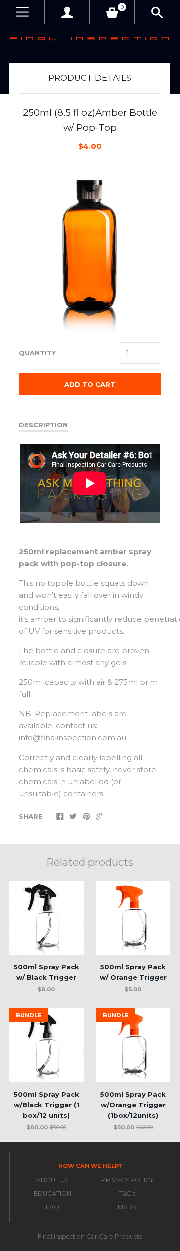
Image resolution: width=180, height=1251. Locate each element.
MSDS (127, 1207)
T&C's (128, 1193)
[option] (89, 247)
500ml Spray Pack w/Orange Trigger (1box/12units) (133, 1104)
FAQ (53, 1207)
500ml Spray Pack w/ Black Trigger (47, 972)
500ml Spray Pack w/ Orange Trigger (133, 972)
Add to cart (90, 384)
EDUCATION (53, 1193)
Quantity (37, 353)
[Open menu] (22, 12)
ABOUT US (52, 1180)
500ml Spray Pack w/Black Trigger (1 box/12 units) (47, 1104)
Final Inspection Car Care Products (90, 1236)
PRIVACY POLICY (128, 1180)
